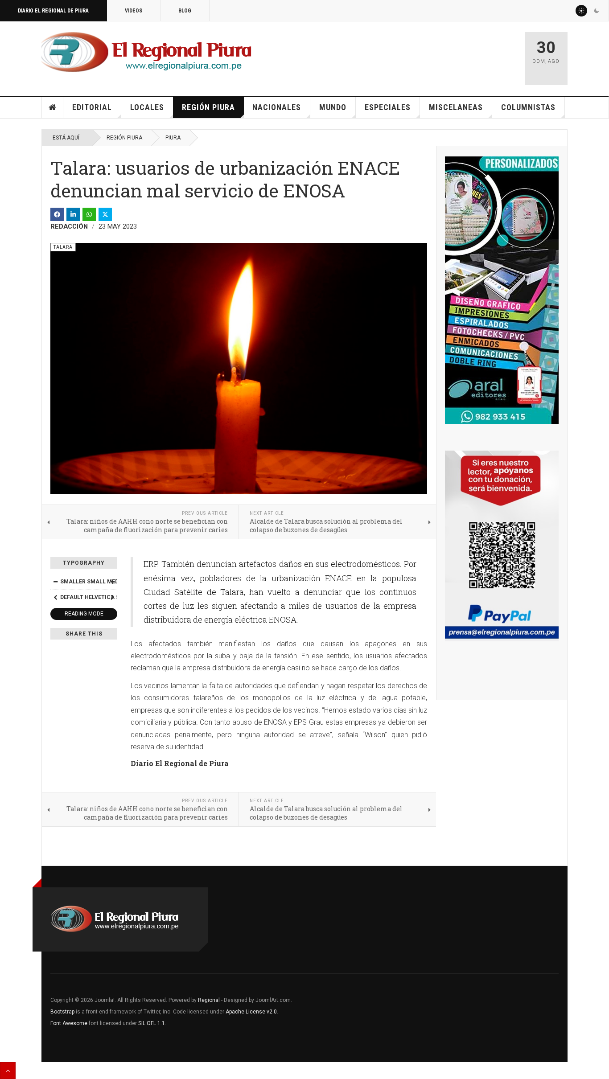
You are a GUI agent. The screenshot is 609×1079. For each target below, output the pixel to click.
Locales (147, 107)
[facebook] (57, 214)
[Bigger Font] (112, 582)
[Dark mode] (596, 10)
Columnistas (528, 107)
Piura (173, 138)
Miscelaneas (456, 107)
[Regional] (146, 52)
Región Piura (208, 107)
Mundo (332, 107)
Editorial (92, 107)
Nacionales (276, 107)
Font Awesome (68, 1023)
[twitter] (105, 214)
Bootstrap (62, 1012)
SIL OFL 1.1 (151, 1023)
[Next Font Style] (112, 597)
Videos (133, 11)
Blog (184, 11)
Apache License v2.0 (251, 1012)
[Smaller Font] (55, 582)
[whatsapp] (89, 214)
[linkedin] (73, 214)
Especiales (388, 107)
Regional (209, 1000)
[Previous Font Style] (55, 597)
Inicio (52, 107)
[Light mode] (581, 10)
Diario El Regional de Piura (53, 11)
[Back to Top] (8, 1070)
